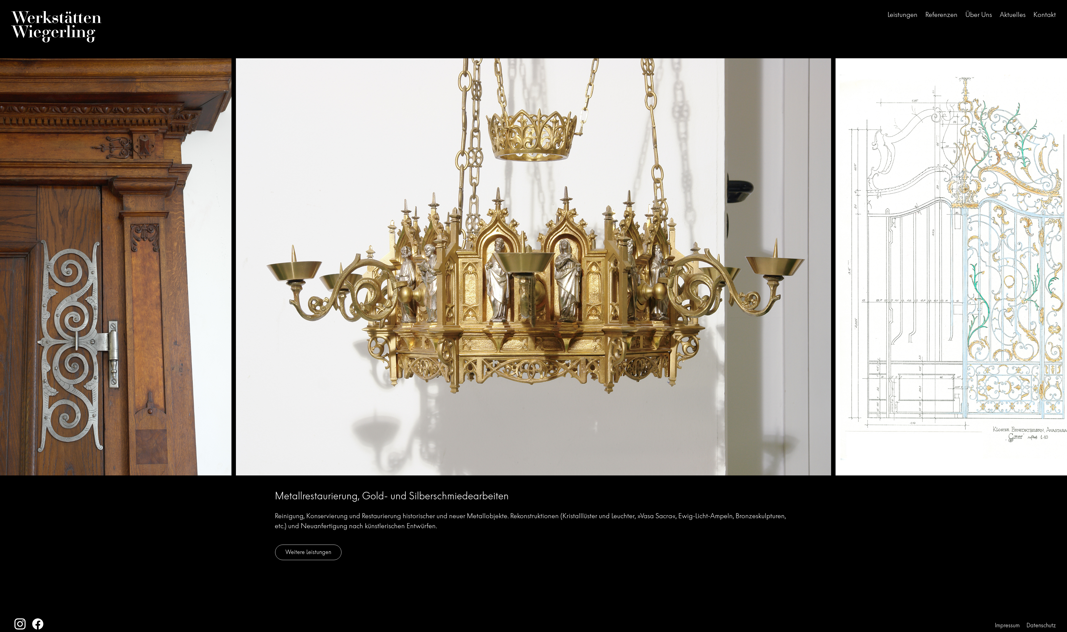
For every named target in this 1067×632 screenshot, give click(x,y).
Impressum (1007, 625)
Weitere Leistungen (308, 551)
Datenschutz (1041, 625)
